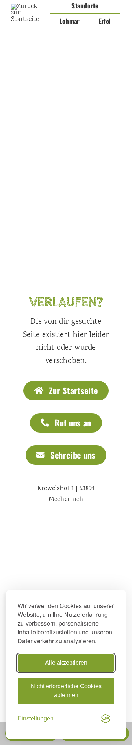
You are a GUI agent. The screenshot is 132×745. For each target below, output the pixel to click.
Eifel (105, 21)
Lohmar (69, 21)
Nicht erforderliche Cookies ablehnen (66, 690)
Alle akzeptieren (66, 663)
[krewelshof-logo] (28, 6)
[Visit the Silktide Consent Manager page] (105, 718)
